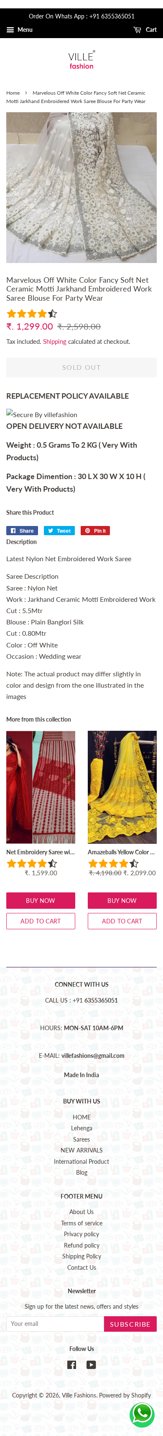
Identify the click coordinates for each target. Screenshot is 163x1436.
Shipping (54, 341)
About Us (81, 1212)
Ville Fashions (79, 1395)
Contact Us (81, 1267)
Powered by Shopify (125, 1395)
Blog (81, 1172)
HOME (82, 1117)
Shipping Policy (81, 1256)
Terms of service (81, 1223)
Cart (151, 29)
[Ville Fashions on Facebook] (71, 1366)
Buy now (40, 900)
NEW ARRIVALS (82, 1150)
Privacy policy (81, 1234)
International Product (81, 1161)
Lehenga (81, 1128)
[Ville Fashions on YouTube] (91, 1366)
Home (13, 93)
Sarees (81, 1139)
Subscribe (130, 1324)
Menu (24, 29)
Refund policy (81, 1245)
